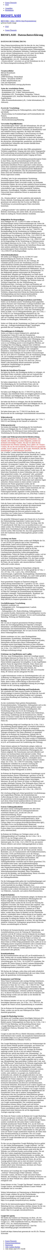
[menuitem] (11, 3)
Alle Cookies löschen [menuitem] (12, 1247)
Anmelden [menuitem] (8, 8)
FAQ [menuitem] (7, 27)
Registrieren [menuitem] (9, 10)
